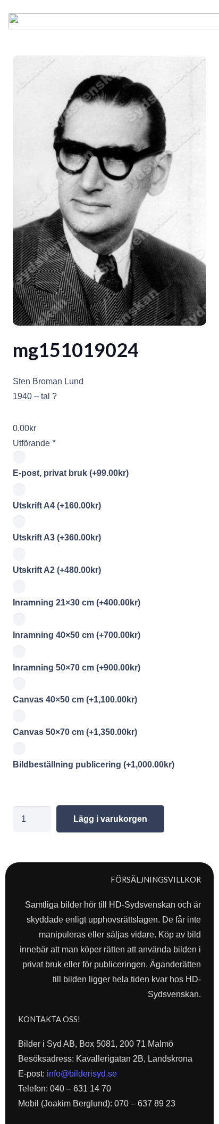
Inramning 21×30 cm (76, 602)
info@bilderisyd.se (82, 1073)
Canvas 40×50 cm (75, 699)
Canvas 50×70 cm (75, 732)
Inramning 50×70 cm (76, 667)
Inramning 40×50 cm (76, 635)
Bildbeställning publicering (93, 764)
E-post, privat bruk (71, 473)
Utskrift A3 (57, 537)
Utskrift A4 (57, 505)
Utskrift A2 (57, 570)
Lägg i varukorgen (110, 818)
